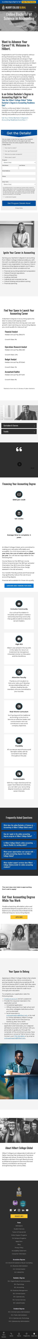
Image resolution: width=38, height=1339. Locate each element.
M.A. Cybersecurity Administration (19, 1321)
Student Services (19, 1229)
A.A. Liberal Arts (19, 1272)
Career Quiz (34, 1335)
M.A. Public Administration (19, 1315)
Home (19, 1223)
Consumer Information (19, 1254)
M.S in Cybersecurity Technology (19, 1318)
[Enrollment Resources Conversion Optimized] (23, 1203)
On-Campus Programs (19, 1238)
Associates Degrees (19, 1260)
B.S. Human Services (19, 1300)
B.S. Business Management (19, 1290)
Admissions (19, 1226)
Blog (19, 1244)
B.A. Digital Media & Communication (19, 1281)
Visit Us (19, 1335)
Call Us (11, 1335)
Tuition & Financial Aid (19, 1232)
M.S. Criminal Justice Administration (19, 1312)
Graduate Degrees (19, 1309)
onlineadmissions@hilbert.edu (17, 1015)
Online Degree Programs (19, 1235)
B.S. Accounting (19, 1287)
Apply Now (19, 1241)
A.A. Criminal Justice (19, 1269)
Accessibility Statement (19, 1251)
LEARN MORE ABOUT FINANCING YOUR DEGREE (19, 586)
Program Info (27, 1335)
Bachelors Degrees (19, 1278)
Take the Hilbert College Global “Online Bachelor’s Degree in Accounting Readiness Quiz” (18, 102)
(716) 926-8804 (19, 1036)
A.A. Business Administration (19, 1266)
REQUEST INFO (19, 1216)
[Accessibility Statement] (15, 1203)
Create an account (10, 999)
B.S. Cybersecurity (19, 1297)
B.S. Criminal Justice (19, 1293)
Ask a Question (4, 1336)
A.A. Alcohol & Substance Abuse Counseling (19, 1263)
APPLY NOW (19, 917)
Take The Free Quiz (28, 2)
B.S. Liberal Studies (19, 1303)
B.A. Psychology (19, 1284)
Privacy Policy (19, 1247)
